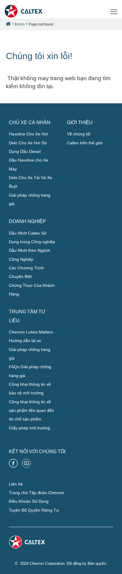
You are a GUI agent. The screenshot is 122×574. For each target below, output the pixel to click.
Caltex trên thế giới (84, 142)
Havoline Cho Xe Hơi (28, 134)
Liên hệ (16, 484)
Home (8, 24)
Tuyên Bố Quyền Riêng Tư (34, 510)
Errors (20, 24)
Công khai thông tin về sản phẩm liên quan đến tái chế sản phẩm (31, 410)
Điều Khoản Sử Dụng (29, 501)
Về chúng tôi (78, 134)
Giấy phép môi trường (29, 428)
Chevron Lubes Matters (31, 332)
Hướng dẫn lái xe (25, 340)
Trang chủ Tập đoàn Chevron (36, 492)
